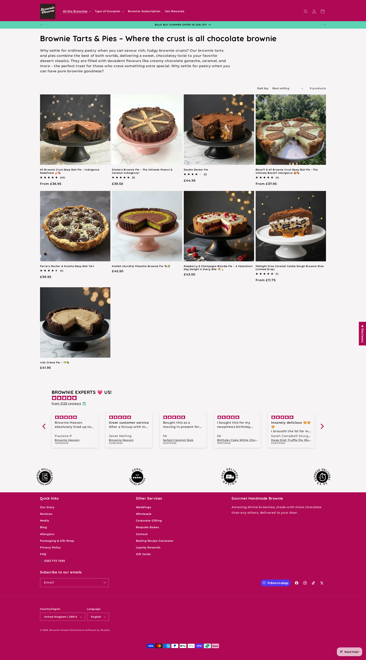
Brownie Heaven (60, 630)
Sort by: (262, 88)
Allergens (47, 534)
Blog (43, 527)
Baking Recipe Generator (155, 540)
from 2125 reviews (66, 403)
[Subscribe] (104, 582)
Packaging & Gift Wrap (57, 540)
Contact (142, 534)
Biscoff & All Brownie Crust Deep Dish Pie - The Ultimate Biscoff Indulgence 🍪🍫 (287, 171)
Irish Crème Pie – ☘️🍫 (55, 362)
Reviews (46, 513)
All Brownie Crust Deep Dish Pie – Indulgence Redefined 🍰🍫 (69, 171)
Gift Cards (143, 554)
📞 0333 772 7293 (52, 561)
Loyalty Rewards (148, 547)
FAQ (43, 554)
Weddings (143, 507)
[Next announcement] (324, 24)
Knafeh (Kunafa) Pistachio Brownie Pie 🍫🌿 (141, 266)
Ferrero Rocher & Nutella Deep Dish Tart (67, 266)
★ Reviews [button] (362, 333)
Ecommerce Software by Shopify (90, 630)
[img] (185, 398)
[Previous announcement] (41, 24)
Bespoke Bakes (147, 527)
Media (44, 520)
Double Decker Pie (196, 169)
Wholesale (144, 513)
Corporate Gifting (149, 520)
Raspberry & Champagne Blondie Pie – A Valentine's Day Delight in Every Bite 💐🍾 (218, 268)
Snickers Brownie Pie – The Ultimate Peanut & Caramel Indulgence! (142, 171)
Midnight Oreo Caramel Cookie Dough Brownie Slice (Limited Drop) (290, 268)
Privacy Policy (50, 547)
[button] (77, 11)
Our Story (47, 507)
